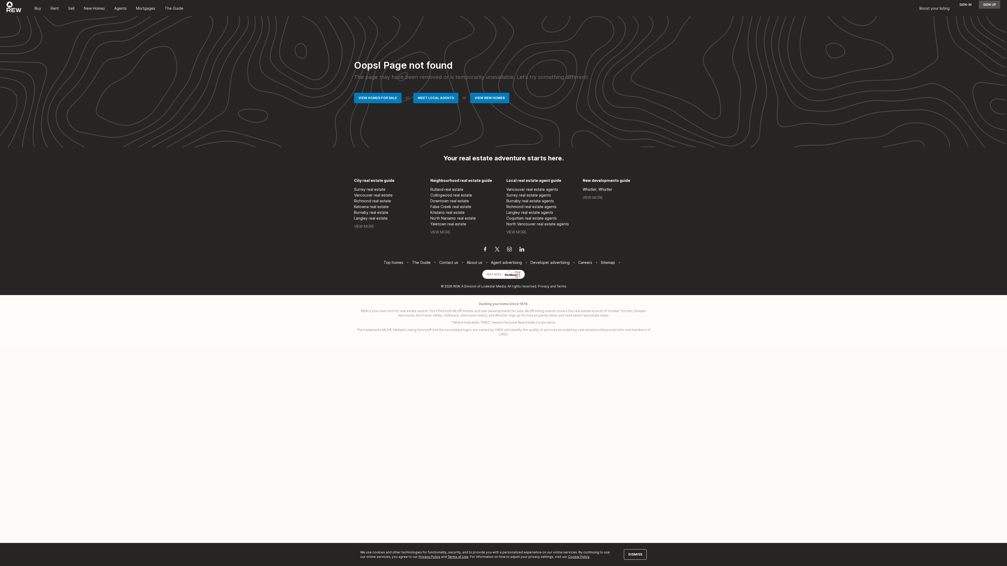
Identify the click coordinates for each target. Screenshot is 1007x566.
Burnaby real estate (371, 212)
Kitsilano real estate (447, 212)
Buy (38, 8)
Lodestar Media (493, 286)
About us (474, 262)
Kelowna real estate (371, 206)
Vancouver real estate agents (532, 189)
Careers (585, 262)
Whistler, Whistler (597, 189)
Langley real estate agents (529, 212)
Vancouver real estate (373, 195)
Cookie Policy (579, 557)
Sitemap (608, 262)
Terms (561, 286)
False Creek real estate (450, 206)
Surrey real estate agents (528, 195)
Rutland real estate (446, 189)
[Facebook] (485, 250)
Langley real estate (371, 218)
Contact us (448, 262)
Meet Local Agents (436, 98)
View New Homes (490, 98)
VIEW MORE (364, 226)
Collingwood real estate (451, 195)
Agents (120, 8)
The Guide (174, 8)
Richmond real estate (372, 201)
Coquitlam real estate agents (531, 218)
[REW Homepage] (14, 8)
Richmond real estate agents (531, 206)
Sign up (989, 5)
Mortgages (145, 8)
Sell (71, 8)
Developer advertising (550, 262)
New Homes (94, 8)
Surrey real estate (369, 189)
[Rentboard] (513, 274)
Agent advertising (506, 262)
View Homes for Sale (377, 98)
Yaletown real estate (448, 224)
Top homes (393, 262)
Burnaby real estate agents (530, 201)
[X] (497, 250)
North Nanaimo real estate (453, 218)
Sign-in (965, 5)
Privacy (543, 286)
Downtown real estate (449, 201)
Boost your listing (934, 8)
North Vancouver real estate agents (537, 224)
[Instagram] (509, 250)
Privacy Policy (429, 557)
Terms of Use (458, 557)
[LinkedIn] (521, 250)
